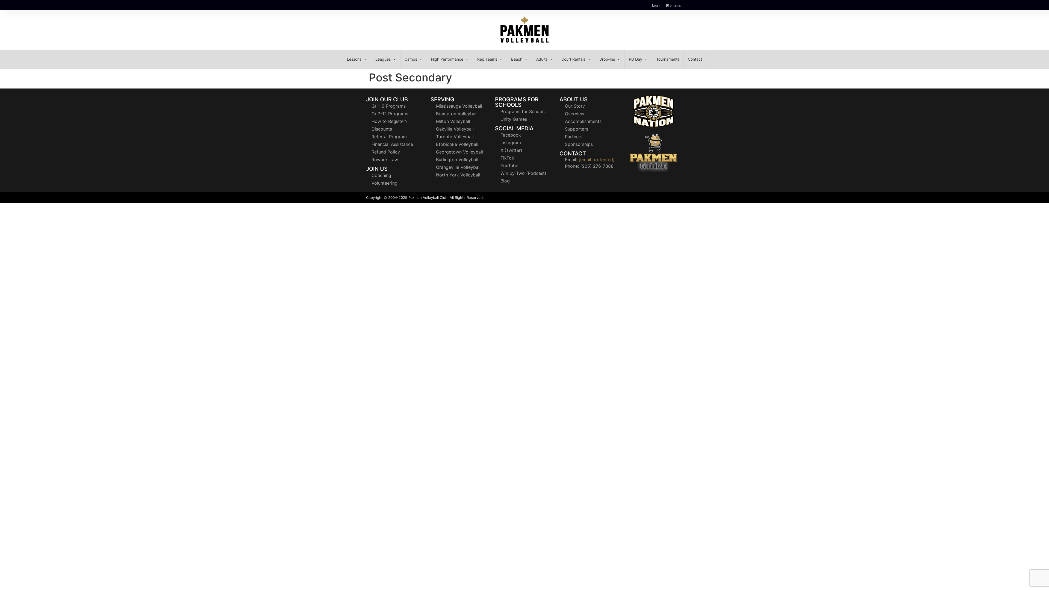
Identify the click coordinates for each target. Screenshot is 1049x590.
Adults (541, 59)
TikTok (507, 158)
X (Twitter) (511, 150)
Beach (516, 59)
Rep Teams (487, 59)
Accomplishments (583, 121)
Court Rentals (573, 59)
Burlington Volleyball (457, 159)
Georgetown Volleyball (459, 152)
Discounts (382, 129)
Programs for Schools (523, 111)
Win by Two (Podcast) (523, 173)
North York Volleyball (458, 175)
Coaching (381, 175)
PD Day (635, 59)
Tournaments (667, 59)
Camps (411, 59)
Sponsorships (579, 144)
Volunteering (384, 183)
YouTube (509, 165)
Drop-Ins (607, 59)
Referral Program (389, 136)
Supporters (576, 129)
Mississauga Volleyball (459, 106)
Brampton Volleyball (457, 113)
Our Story (575, 106)
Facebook (510, 135)
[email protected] (597, 159)
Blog (505, 181)
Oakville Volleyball (455, 129)
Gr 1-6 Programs (389, 106)
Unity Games (513, 119)
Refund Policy (386, 152)
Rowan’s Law (385, 159)
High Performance (447, 59)
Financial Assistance (392, 144)
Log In (656, 5)
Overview (574, 113)
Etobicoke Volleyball (457, 144)
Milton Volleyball (453, 121)
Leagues (383, 59)
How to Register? (389, 121)
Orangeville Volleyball (458, 167)
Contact (695, 59)
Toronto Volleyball (455, 136)
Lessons (354, 59)
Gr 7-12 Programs (390, 113)
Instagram (510, 142)
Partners (573, 136)
